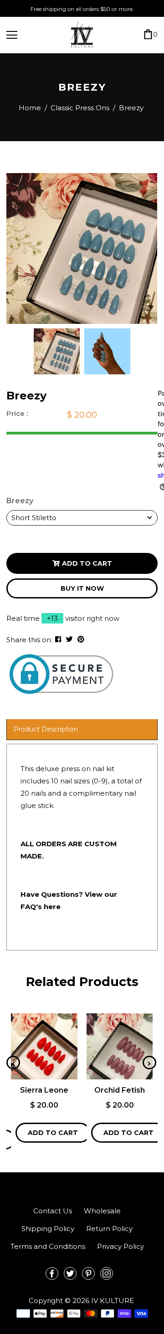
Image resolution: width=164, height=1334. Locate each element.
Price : (17, 413)
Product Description (46, 729)
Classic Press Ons (80, 107)
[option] (81, 248)
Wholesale (102, 1210)
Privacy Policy (120, 1246)
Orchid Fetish (119, 1090)
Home (30, 107)
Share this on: (29, 639)
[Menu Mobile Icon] (11, 35)
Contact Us (52, 1210)
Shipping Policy (47, 1228)
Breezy (19, 500)
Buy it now (82, 588)
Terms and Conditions (47, 1246)
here (52, 906)
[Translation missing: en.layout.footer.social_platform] (52, 1273)
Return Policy (109, 1228)
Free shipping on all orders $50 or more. (82, 8)
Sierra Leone (44, 1090)
